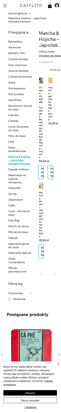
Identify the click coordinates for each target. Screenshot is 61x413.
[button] (50, 5)
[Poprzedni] (2, 355)
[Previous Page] (41, 274)
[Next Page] (55, 274)
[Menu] (5, 5)
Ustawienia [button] (30, 407)
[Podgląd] (41, 80)
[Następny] (59, 355)
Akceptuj (30, 393)
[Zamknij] (56, 366)
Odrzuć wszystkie (30, 400)
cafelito (30, 5)
